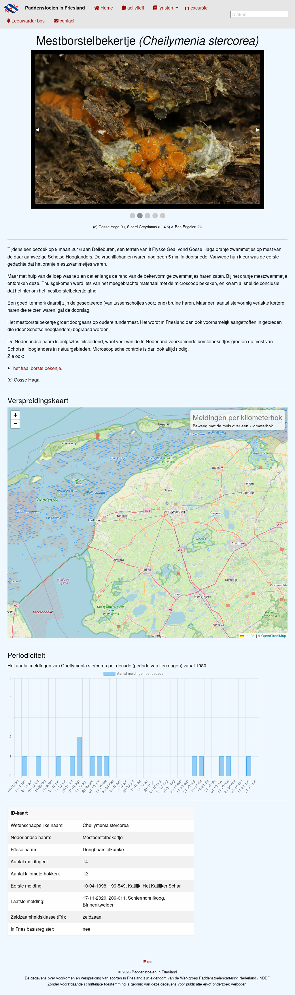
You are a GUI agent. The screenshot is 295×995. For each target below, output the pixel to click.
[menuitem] (104, 7)
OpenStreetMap (273, 635)
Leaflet (249, 635)
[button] (15, 415)
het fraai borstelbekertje (37, 368)
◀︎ (39, 129)
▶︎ (260, 129)
